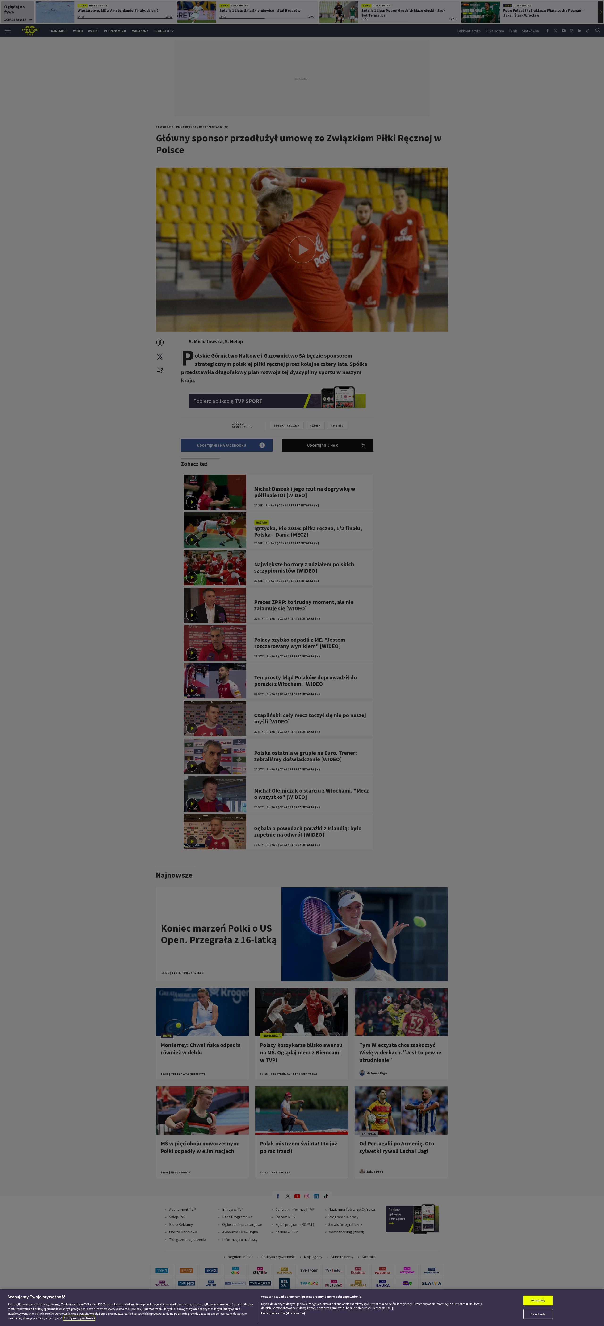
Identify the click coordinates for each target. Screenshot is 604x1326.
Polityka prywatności (79, 1318)
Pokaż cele (537, 1314)
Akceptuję (538, 1300)
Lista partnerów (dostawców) (283, 1313)
